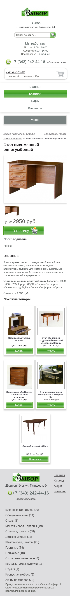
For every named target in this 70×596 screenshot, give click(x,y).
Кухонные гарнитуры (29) (22, 509)
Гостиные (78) (14, 547)
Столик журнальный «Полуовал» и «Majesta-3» (51, 394)
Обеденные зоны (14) (19, 515)
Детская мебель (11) (18, 536)
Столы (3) (11, 520)
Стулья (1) (12, 569)
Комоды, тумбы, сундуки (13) (24, 563)
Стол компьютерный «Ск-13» (19, 339)
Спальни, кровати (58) (20, 531)
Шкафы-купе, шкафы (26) (22, 542)
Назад (9, 176)
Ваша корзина (15, 72)
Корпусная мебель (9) (19, 574)
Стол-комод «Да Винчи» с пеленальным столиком (19, 394)
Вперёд (60, 176)
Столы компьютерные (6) (22, 558)
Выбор (7, 133)
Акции (35, 101)
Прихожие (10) (15, 553)
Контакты (35, 108)
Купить (19, 350)
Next (62, 208)
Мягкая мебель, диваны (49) (24, 526)
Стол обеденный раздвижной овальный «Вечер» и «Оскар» (51, 340)
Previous (10, 208)
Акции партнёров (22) (19, 579)
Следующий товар (55, 133)
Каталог (35, 94)
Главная (35, 87)
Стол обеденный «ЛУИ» (35, 446)
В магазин (35, 459)
